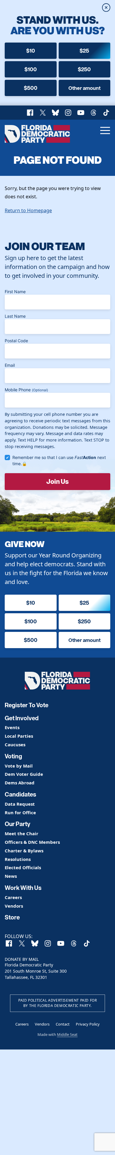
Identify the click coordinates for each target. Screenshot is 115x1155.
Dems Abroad (19, 783)
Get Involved (22, 718)
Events (12, 727)
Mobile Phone (26, 389)
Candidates (20, 794)
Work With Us (23, 888)
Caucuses (15, 744)
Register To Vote (26, 705)
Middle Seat (67, 1034)
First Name (15, 291)
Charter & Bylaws (24, 851)
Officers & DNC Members (32, 842)
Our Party (17, 824)
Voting (13, 756)
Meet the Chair (21, 833)
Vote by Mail (19, 766)
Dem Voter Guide (24, 774)
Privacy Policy (88, 1024)
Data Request (20, 804)
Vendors (14, 906)
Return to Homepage (28, 210)
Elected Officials (23, 867)
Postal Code (16, 340)
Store (12, 917)
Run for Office (20, 812)
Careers (13, 897)
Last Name (15, 316)
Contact (63, 1024)
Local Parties (19, 736)
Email (10, 365)
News (11, 876)
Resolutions (18, 859)
